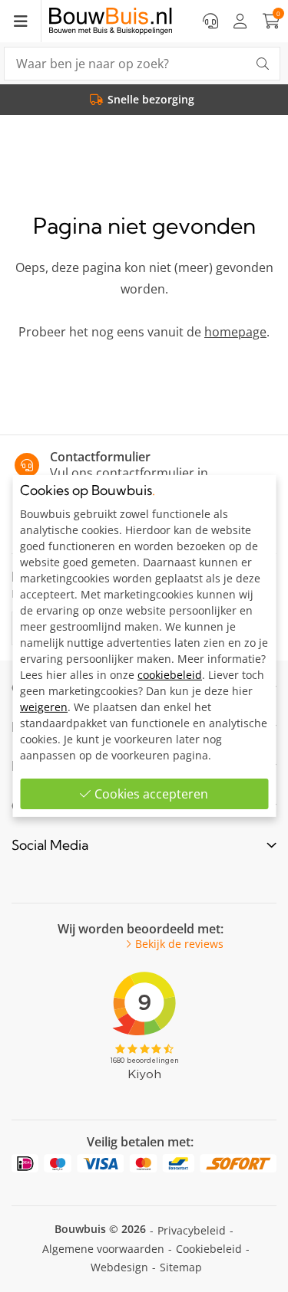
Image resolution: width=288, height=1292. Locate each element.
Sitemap (181, 1267)
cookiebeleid (169, 674)
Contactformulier (100, 457)
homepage (235, 331)
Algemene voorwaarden (103, 1248)
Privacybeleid (191, 1230)
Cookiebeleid (209, 1248)
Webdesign (119, 1267)
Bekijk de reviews (179, 944)
